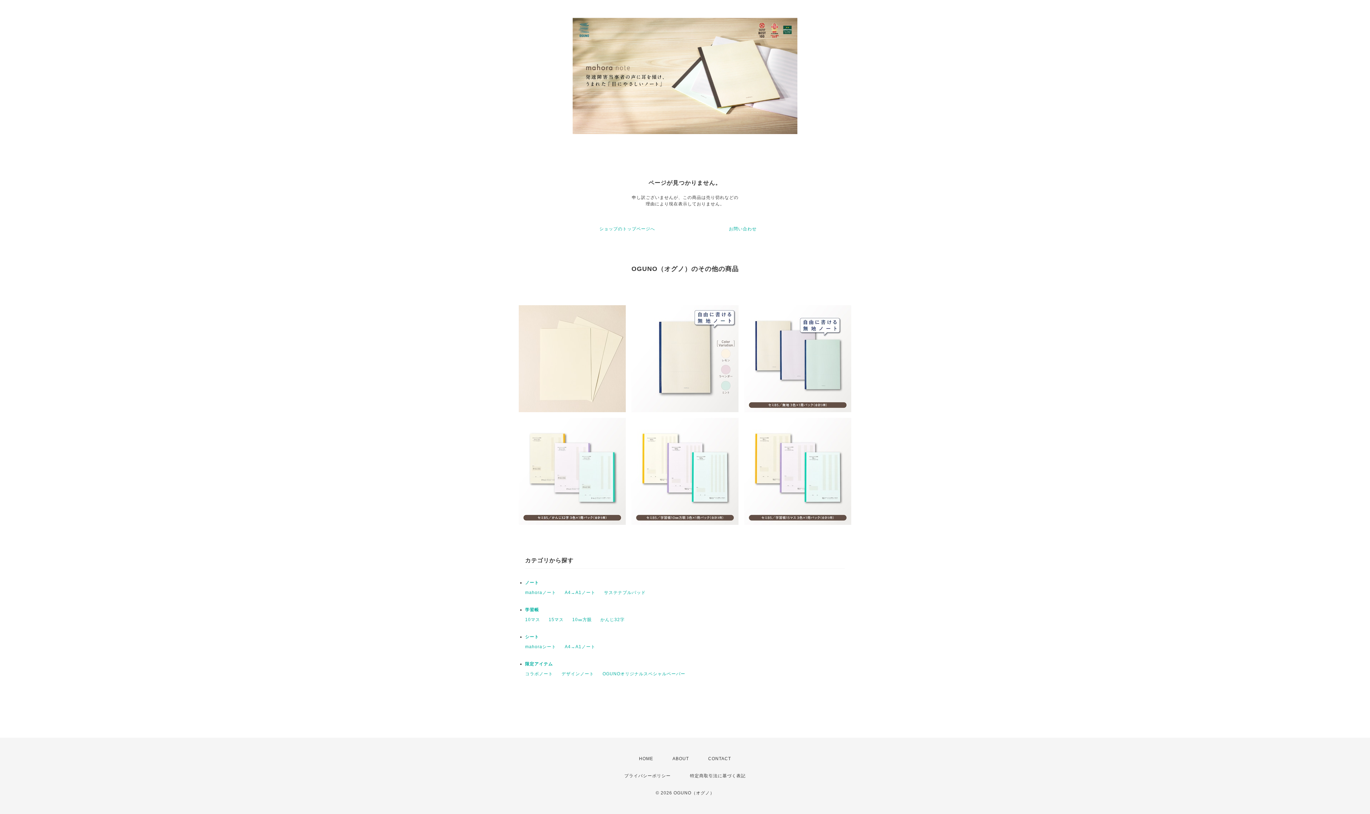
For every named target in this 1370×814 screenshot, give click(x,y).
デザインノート (578, 673)
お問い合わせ (743, 228)
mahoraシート (540, 646)
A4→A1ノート (580, 592)
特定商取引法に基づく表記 (718, 775)
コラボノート (539, 673)
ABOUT (681, 758)
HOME (646, 758)
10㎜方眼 (582, 619)
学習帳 (532, 609)
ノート (532, 582)
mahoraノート (540, 592)
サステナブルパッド (625, 592)
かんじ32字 (612, 619)
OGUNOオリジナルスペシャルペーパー (644, 673)
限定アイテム (539, 663)
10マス (532, 619)
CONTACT (719, 758)
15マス (556, 619)
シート (532, 636)
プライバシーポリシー (647, 775)
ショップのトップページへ (627, 228)
